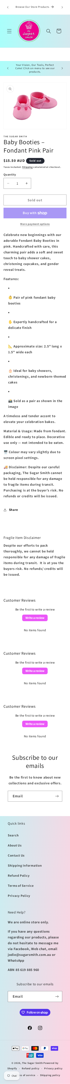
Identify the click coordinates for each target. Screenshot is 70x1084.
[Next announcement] (62, 7)
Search (13, 835)
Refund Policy (19, 875)
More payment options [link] (35, 224)
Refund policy (30, 1068)
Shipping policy (50, 1075)
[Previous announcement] (8, 7)
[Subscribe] (57, 796)
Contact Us (16, 855)
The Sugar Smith (32, 1063)
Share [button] (13, 510)
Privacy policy (53, 1068)
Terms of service (24, 1075)
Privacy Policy (19, 896)
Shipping (27, 167)
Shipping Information (25, 865)
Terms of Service (21, 885)
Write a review (34, 618)
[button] (9, 31)
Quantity (10, 174)
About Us (15, 845)
